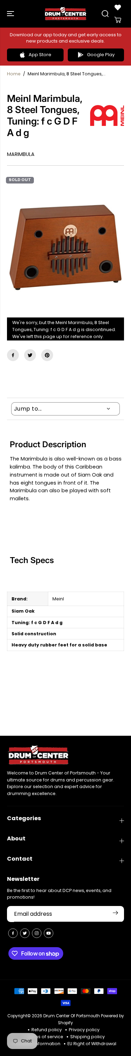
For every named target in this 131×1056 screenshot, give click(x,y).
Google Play (101, 54)
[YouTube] (48, 933)
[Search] (105, 13)
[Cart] (117, 20)
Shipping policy (87, 1037)
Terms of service (45, 1037)
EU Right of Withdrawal (91, 1044)
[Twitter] (30, 355)
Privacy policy (84, 1030)
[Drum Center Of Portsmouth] (65, 13)
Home (14, 74)
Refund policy (46, 1030)
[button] (11, 14)
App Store (40, 54)
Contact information (37, 1044)
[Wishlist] (117, 7)
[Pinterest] (47, 355)
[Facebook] (13, 355)
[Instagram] (37, 933)
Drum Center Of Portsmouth (71, 1016)
